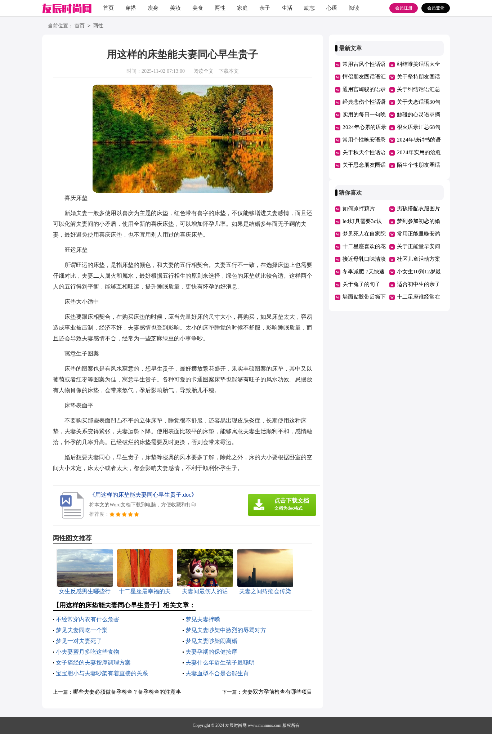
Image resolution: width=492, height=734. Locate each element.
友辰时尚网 (236, 725)
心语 (331, 8)
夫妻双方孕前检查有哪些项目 (277, 692)
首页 (108, 8)
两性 (220, 8)
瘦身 (153, 8)
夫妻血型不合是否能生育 (217, 673)
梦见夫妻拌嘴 (202, 619)
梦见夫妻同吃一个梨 (82, 630)
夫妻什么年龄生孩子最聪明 (220, 662)
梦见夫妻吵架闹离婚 (211, 641)
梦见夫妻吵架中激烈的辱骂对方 (225, 630)
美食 (197, 8)
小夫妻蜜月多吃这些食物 (87, 652)
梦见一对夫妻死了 (79, 641)
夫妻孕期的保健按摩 (211, 652)
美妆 (175, 8)
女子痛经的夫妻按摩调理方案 (93, 662)
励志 (309, 8)
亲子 (264, 8)
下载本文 (229, 71)
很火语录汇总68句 (418, 127)
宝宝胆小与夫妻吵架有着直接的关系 (102, 673)
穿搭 (130, 8)
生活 (287, 8)
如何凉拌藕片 (359, 208)
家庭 (242, 8)
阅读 (354, 8)
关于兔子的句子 (361, 284)
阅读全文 (203, 71)
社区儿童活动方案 (418, 259)
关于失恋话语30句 (418, 102)
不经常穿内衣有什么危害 (87, 619)
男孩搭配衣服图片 (418, 208)
